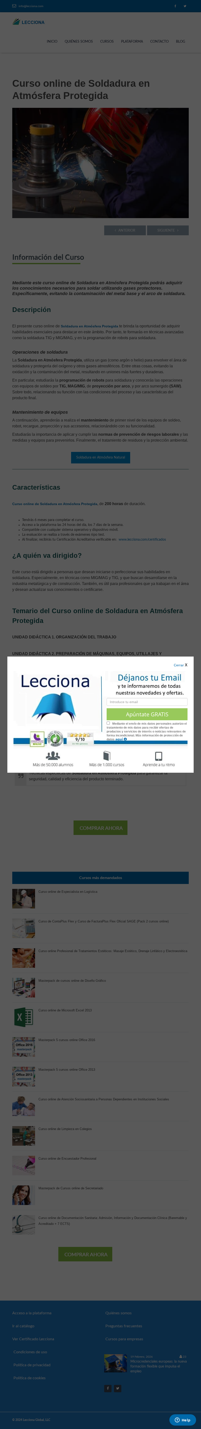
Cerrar (179, 665)
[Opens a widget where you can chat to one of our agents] (182, 1420)
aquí (119, 739)
